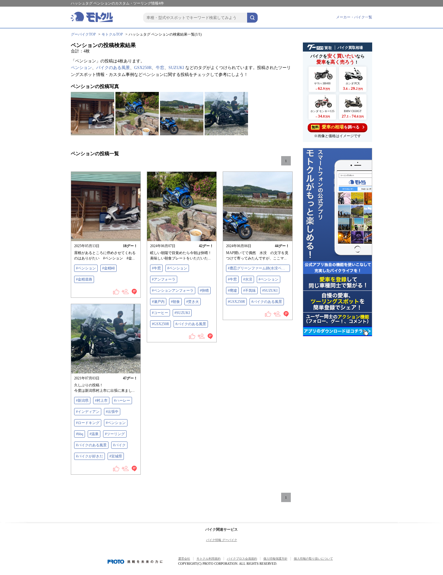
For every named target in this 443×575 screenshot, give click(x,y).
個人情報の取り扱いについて (313, 558)
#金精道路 (84, 279)
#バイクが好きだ (89, 456)
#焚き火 (192, 302)
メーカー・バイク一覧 (354, 17)
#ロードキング (87, 423)
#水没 (247, 279)
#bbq (79, 434)
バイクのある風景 (113, 67)
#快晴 (204, 290)
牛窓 (160, 67)
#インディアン (87, 412)
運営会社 (184, 558)
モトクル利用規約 (208, 558)
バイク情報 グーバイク (221, 540)
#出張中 (112, 412)
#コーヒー (160, 313)
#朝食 (175, 302)
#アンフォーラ (163, 279)
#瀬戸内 (158, 302)
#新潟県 (82, 400)
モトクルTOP (112, 34)
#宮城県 (115, 456)
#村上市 (101, 400)
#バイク (119, 445)
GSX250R (143, 67)
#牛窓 (156, 268)
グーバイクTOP (83, 34)
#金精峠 (108, 268)
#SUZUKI (182, 313)
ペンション (81, 67)
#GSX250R (160, 324)
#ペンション (86, 268)
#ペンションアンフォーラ (172, 290)
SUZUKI (176, 67)
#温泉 (94, 434)
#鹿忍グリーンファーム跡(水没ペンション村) (259, 268)
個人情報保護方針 (275, 558)
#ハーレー (122, 400)
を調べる (336, 126)
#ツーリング (115, 434)
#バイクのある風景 (190, 324)
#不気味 (249, 290)
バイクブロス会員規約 (242, 558)
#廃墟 (232, 290)
